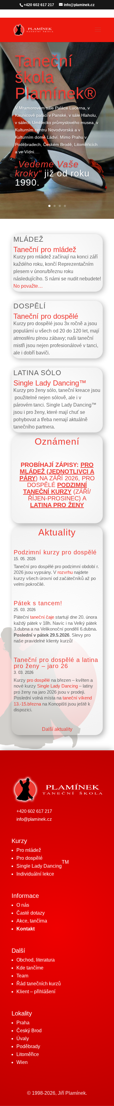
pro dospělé (38, 680)
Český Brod (29, 1030)
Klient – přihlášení (35, 991)
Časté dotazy (30, 913)
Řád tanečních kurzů (38, 983)
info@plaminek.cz (34, 819)
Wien (22, 1062)
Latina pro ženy (57, 505)
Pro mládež (28, 850)
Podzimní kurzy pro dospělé (55, 552)
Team (22, 975)
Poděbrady (28, 1046)
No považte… (28, 286)
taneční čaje (42, 617)
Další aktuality (57, 729)
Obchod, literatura (35, 959)
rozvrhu (65, 572)
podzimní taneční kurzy (55, 488)
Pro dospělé (29, 858)
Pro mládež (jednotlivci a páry (57, 471)
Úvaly (22, 1038)
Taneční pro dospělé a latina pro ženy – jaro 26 (56, 662)
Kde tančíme (29, 967)
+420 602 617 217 (34, 811)
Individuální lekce (35, 874)
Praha (22, 1022)
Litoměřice (27, 1054)
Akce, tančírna (31, 920)
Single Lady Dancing (57, 685)
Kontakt (25, 928)
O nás (22, 905)
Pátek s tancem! (38, 603)
